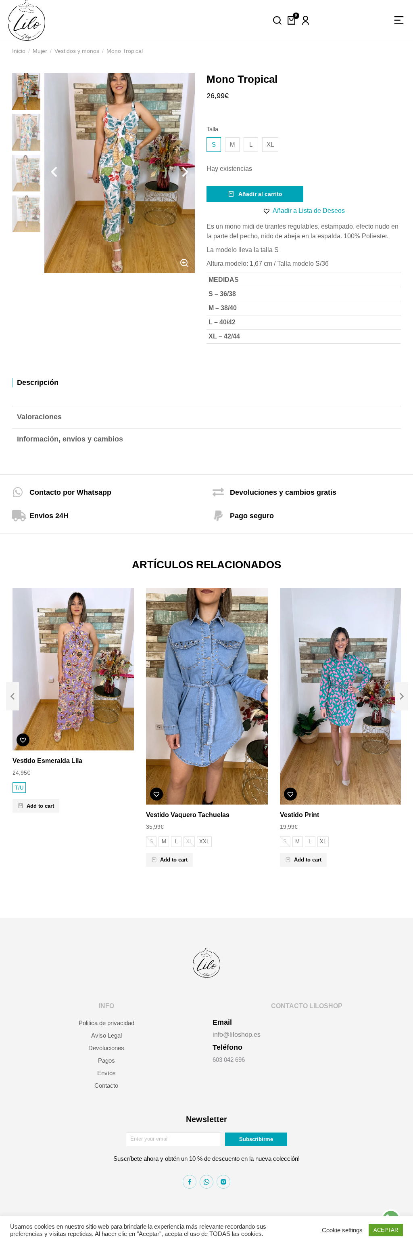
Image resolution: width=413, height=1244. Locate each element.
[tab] (206, 382)
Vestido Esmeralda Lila (47, 760)
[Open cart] (291, 20)
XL (270, 144)
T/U (19, 788)
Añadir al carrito (260, 194)
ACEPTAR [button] (385, 1230)
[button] (304, 211)
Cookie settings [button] (342, 1230)
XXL (204, 841)
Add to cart (40, 806)
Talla (212, 129)
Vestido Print (299, 814)
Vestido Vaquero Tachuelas (187, 814)
